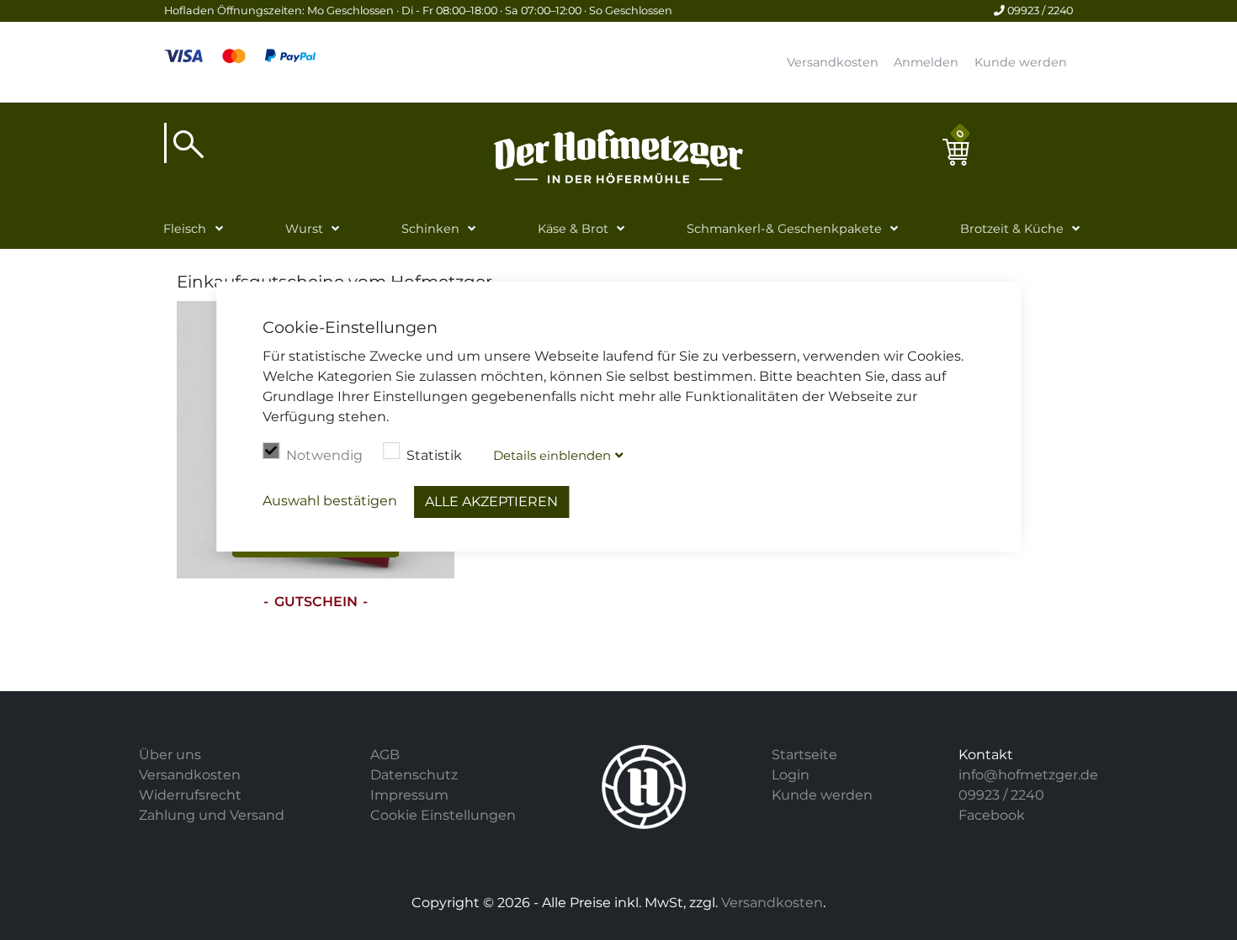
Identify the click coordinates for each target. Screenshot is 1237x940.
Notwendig (324, 455)
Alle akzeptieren (491, 502)
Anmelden (926, 62)
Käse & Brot (573, 228)
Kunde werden (1020, 62)
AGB (385, 755)
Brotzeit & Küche (1012, 228)
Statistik (434, 455)
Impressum (409, 795)
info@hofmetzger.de (1028, 775)
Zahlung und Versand (211, 815)
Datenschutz (414, 775)
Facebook (991, 815)
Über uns (170, 755)
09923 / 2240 (1039, 10)
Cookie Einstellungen (443, 815)
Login (791, 775)
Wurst (304, 228)
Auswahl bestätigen (330, 501)
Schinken (430, 228)
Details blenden (552, 455)
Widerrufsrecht (190, 795)
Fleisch (184, 228)
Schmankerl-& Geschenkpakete (784, 228)
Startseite (804, 755)
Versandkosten (833, 62)
